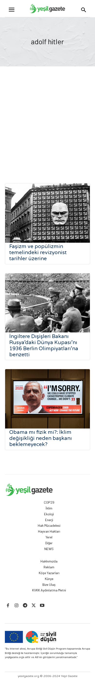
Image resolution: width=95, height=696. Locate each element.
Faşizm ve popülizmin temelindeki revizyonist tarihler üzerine (38, 252)
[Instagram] (16, 606)
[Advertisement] (47, 116)
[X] (34, 606)
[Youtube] (42, 606)
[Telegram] (25, 606)
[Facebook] (8, 606)
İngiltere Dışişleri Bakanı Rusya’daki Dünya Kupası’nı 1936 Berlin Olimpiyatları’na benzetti (43, 345)
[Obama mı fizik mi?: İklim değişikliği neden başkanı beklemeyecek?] (47, 398)
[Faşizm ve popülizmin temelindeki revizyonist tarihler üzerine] (47, 213)
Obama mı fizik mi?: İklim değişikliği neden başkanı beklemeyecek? (40, 438)
